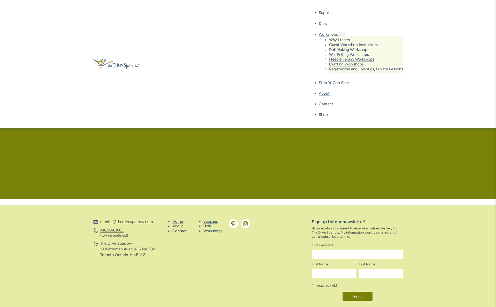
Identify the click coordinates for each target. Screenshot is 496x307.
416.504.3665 (111, 230)
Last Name (367, 264)
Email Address (323, 245)
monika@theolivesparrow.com (126, 221)
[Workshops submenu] (341, 34)
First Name (320, 264)
